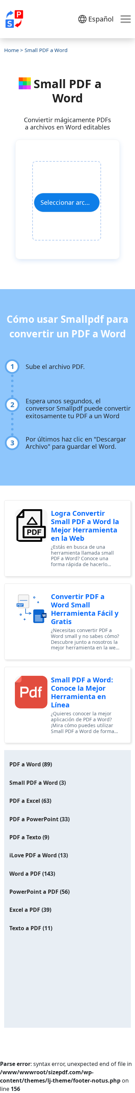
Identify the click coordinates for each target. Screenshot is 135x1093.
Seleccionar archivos (70, 202)
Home (11, 50)
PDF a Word (25, 764)
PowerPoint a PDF (33, 892)
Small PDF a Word (33, 783)
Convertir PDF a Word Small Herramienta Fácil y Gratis (84, 609)
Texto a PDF (25, 928)
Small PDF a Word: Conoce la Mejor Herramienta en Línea (82, 692)
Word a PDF (25, 873)
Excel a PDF (24, 910)
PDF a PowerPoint (33, 819)
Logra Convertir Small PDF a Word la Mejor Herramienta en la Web (85, 525)
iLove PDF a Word (33, 855)
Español (101, 19)
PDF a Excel (24, 801)
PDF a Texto (25, 837)
